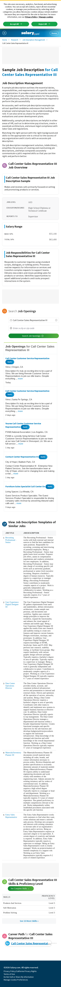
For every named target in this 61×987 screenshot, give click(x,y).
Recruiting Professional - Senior (10, 540)
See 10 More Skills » (29, 920)
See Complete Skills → (18, 888)
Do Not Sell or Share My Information (19, 977)
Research (14, 40)
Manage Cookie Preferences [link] (16, 979)
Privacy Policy (31, 17)
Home (4, 40)
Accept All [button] (14, 24)
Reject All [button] (43, 24)
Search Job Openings (31, 336)
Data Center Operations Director (10, 685)
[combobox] (34, 320)
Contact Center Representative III (22, 456)
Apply (10, 362)
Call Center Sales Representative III (33, 943)
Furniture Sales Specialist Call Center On (25, 486)
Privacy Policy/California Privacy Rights (20, 971)
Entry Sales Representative (11, 816)
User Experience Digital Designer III (12, 604)
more (20, 378)
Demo (54, 33)
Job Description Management (33, 40)
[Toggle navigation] (5, 33)
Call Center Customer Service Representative (27, 358)
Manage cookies (46, 17)
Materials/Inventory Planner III (13, 754)
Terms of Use (9, 974)
